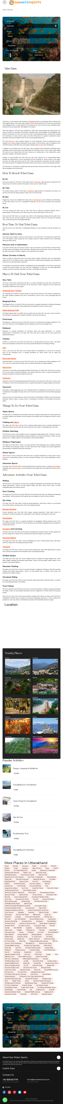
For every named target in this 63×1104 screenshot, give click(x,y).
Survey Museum (9, 912)
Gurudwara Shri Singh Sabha (31, 945)
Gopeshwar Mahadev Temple (12, 992)
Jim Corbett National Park (20, 870)
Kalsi (46, 886)
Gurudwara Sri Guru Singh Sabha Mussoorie (32, 976)
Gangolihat (29, 928)
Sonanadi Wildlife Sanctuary (12, 945)
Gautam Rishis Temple (27, 987)
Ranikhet (7, 870)
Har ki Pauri (25, 888)
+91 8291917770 (10, 1079)
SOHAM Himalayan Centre (12, 961)
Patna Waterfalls (51, 921)
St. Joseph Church (37, 936)
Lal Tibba (26, 961)
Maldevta (7, 883)
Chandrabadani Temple (11, 987)
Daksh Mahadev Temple (29, 890)
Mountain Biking (9, 538)
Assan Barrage (47, 881)
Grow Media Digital (47, 1101)
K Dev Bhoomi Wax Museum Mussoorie (15, 974)
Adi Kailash (31, 932)
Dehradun (38, 182)
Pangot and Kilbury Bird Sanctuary (39, 941)
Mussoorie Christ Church (30, 967)
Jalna (56, 954)
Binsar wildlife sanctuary (25, 956)
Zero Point (38, 952)
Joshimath (51, 989)
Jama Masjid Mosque (49, 950)
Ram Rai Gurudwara (35, 883)
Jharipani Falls (50, 965)
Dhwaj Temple (53, 930)
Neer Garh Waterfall (20, 919)
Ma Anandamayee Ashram (47, 892)
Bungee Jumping (9, 509)
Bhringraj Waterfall (36, 934)
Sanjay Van (48, 914)
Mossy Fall (37, 969)
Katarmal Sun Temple (41, 956)
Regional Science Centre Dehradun (14, 877)
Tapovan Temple (23, 881)
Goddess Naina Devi (34, 939)
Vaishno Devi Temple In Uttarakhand (14, 892)
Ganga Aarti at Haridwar (11, 888)
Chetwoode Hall (21, 886)
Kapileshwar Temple (41, 928)
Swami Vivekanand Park (20, 897)
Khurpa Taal (8, 947)
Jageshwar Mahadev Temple (12, 954)
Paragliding (7, 518)
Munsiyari (52, 925)
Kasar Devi (27, 954)
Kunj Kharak (17, 952)
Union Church (34, 974)
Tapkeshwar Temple (41, 872)
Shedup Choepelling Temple (12, 965)
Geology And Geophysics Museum (14, 910)
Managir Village (49, 947)
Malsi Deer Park (43, 874)
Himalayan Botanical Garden (33, 947)
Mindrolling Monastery (10, 874)
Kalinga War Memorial (39, 879)
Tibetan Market (48, 945)
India (13, 143)
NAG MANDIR (18, 928)
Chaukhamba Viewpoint (31, 978)
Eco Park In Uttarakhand (11, 985)
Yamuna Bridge (46, 974)
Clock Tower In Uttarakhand (35, 877)
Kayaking (6, 529)
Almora (7, 866)
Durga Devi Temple (22, 936)
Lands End (18, 947)
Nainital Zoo (8, 950)
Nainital (34, 866)
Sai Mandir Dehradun (19, 883)
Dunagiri (48, 954)
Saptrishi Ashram (23, 894)
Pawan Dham (32, 892)
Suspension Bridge (35, 950)
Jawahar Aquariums (10, 976)
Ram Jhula (7, 919)
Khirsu (6, 981)
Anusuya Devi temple (10, 994)
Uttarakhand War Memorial (12, 872)
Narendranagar (9, 989)
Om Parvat (41, 932)
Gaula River (8, 916)
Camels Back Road (38, 961)
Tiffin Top (54, 941)
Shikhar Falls (8, 879)
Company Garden (52, 961)
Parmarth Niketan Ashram (37, 919)
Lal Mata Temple (25, 901)
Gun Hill (26, 965)
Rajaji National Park (11, 310)
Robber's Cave (27, 872)
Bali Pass (47, 883)
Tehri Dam (10, 10)
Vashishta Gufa (48, 916)
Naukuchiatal (8, 914)
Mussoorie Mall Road (35, 886)
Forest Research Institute (27, 874)
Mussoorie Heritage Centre (12, 967)
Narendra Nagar (9, 358)
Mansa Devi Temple (52, 888)
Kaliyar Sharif (42, 908)
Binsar (47, 868)
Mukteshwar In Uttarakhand (47, 870)
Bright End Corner (9, 956)
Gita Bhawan (39, 921)
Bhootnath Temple (9, 925)
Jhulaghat (19, 930)
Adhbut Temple (28, 903)
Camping (6, 547)
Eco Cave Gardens (10, 941)
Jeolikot (55, 912)
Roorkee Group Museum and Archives (38, 910)
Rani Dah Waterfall (53, 932)
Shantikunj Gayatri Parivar (12, 890)
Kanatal (34, 870)
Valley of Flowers (36, 868)
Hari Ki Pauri (34, 994)
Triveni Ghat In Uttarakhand (32, 916)
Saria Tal (7, 952)
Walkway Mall (36, 914)
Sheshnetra (23, 994)
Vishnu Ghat (8, 899)
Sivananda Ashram (27, 921)
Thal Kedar (42, 930)
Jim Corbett (43, 866)
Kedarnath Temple (47, 994)
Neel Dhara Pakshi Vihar (40, 901)
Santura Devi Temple (10, 969)
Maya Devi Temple (10, 894)
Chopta (16, 868)
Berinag (21, 932)
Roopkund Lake (40, 989)
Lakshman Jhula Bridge (11, 921)
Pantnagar (18, 916)
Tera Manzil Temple (10, 923)
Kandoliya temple (46, 978)
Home (4, 10)
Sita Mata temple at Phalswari (13, 983)
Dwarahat (45, 958)
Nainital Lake (20, 939)
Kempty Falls (37, 963)
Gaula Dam (31, 912)
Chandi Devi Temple (37, 888)
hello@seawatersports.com (38, 1079)
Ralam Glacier (8, 930)
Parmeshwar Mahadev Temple (13, 908)
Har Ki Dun (35, 881)
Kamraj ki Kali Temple (48, 899)
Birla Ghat (7, 897)
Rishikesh (31, 191)
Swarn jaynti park (30, 908)
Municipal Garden (46, 967)
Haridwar (6, 378)
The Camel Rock (22, 972)
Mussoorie (7, 367)
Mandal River (28, 952)
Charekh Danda (9, 939)
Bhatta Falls (26, 963)
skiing (4, 457)
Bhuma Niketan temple (11, 901)
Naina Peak (22, 941)
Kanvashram (49, 934)
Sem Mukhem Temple (42, 985)
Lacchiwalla (52, 879)
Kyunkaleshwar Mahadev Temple (47, 987)
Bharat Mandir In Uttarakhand (47, 923)
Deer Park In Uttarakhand (11, 958)
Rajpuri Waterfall (9, 934)
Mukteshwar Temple (49, 939)
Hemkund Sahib (21, 989)
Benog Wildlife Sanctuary (51, 969)
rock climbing (56, 466)
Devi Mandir (49, 936)
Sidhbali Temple (9, 936)
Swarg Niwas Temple (39, 925)
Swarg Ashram (52, 919)
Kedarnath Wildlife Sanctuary (32, 992)
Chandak (7, 928)
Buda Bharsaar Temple (31, 983)
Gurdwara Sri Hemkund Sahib (27, 923)
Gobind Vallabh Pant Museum (31, 958)
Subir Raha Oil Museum (22, 879)
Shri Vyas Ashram (37, 894)
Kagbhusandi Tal (48, 992)
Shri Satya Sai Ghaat (24, 925)
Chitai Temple (38, 954)
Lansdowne (25, 868)
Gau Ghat (35, 899)
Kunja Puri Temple (27, 985)
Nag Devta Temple (25, 969)
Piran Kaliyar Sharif (51, 894)
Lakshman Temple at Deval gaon (42, 981)
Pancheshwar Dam (10, 932)
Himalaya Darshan (20, 950)
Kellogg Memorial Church (37, 972)
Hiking (16, 422)
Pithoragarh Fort (30, 930)
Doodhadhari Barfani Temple (12, 903)
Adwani (27, 981)
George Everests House (51, 963)
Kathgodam (21, 912)
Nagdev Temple (16, 981)
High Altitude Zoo (30, 943)
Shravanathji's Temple (40, 905)
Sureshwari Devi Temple (22, 899)
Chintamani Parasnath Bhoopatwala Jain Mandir (17, 905)
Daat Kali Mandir (51, 877)
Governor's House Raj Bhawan (13, 943)
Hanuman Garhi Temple (22, 914)
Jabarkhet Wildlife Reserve (12, 963)
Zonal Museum (9, 886)
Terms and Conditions (31, 1099)
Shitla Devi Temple (44, 912)
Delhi (42, 145)
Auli (4, 348)
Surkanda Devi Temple (12, 290)
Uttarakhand (32, 121)
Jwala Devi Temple (37, 965)
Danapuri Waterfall (22, 934)
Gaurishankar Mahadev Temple (40, 897)
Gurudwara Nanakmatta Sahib (13, 978)
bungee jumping (16, 468)
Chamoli (55, 868)
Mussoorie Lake (9, 972)
